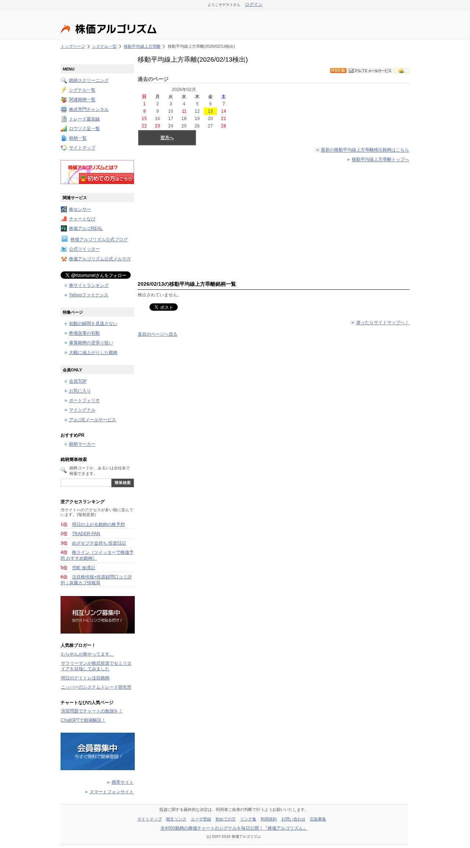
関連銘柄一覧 (82, 99)
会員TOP (78, 381)
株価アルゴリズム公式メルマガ (100, 258)
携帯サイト (123, 782)
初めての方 (226, 819)
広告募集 (318, 819)
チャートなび (82, 218)
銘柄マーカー (82, 444)
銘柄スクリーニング (89, 80)
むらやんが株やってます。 (87, 654)
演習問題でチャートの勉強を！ (92, 711)
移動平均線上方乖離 (142, 46)
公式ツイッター (84, 249)
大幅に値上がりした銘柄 (93, 352)
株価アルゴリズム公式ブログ (99, 239)
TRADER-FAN (86, 533)
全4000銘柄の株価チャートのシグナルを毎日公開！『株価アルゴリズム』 (233, 828)
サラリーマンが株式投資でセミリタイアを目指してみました (96, 666)
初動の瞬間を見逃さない (93, 323)
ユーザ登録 (201, 819)
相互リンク (176, 819)
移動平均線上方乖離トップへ (380, 159)
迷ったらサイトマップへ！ (382, 322)
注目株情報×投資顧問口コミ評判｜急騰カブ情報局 (96, 579)
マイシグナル (82, 410)
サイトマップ (82, 148)
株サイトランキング (89, 285)
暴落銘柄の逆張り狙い (91, 343)
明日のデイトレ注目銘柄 (85, 678)
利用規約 (269, 819)
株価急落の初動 (84, 333)
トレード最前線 (84, 119)
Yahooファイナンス (88, 294)
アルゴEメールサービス (92, 419)
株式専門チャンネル (89, 109)
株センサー (80, 209)
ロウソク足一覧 (84, 128)
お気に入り (80, 391)
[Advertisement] (273, 220)
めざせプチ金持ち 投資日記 (99, 543)
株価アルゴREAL (86, 228)
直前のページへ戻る (157, 334)
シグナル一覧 (104, 46)
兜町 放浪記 (83, 567)
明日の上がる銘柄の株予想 (98, 524)
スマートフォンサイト (112, 791)
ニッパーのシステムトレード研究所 (96, 687)
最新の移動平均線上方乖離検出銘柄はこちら (365, 150)
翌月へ (167, 137)
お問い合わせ (293, 819)
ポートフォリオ (84, 400)
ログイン (254, 4)
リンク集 (248, 819)
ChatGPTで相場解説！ (83, 720)
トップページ (73, 46)
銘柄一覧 (78, 138)
